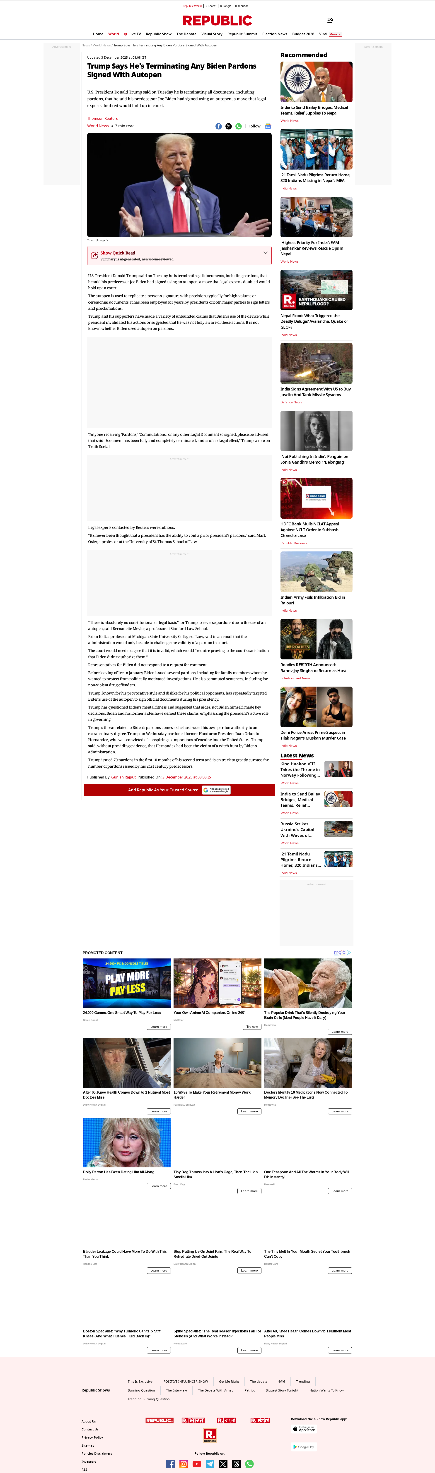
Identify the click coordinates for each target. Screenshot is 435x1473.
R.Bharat (210, 6)
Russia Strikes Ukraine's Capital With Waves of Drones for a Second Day (300, 835)
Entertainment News (295, 678)
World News (98, 126)
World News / (103, 45)
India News (288, 188)
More (333, 34)
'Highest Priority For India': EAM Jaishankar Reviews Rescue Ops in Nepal (311, 248)
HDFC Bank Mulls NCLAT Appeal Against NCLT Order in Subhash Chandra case (309, 529)
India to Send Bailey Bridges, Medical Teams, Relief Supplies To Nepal (314, 110)
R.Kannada (242, 6)
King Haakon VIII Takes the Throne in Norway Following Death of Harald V (300, 772)
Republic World (192, 6)
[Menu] (328, 20)
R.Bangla (225, 6)
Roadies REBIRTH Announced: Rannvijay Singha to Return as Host (313, 667)
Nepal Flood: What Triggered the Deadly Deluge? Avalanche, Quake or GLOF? (314, 321)
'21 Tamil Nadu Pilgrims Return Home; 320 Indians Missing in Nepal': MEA (315, 178)
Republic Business (293, 543)
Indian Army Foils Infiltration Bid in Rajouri (312, 600)
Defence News (291, 402)
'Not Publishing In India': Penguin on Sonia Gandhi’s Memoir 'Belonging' (314, 459)
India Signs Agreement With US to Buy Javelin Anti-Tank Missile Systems (315, 392)
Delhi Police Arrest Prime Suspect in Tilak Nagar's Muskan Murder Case (313, 735)
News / (87, 45)
